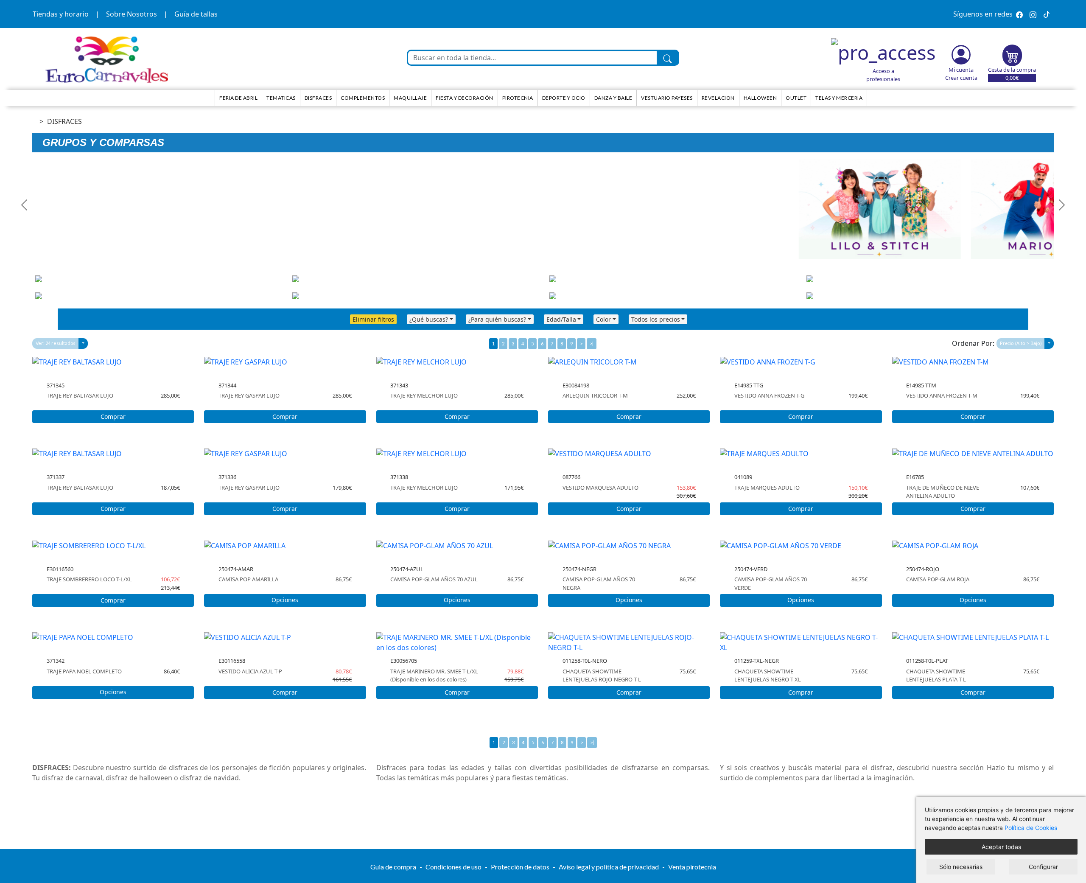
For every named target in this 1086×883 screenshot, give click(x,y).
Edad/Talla (561, 319)
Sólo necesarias (960, 866)
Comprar (113, 416)
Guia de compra (393, 867)
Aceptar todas (1001, 846)
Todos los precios (655, 319)
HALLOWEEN (760, 98)
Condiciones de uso (453, 867)
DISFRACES (64, 121)
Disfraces (318, 98)
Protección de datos (520, 867)
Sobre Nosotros (131, 14)
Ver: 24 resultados (56, 343)
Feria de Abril (238, 98)
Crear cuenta (961, 77)
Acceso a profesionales (883, 75)
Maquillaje (410, 98)
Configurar (1043, 866)
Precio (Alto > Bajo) (1020, 343)
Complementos (363, 98)
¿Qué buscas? (428, 319)
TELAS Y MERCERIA (838, 98)
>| (591, 343)
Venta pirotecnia (692, 867)
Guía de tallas (196, 14)
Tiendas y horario (61, 14)
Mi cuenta (961, 69)
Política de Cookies (1031, 827)
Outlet (796, 98)
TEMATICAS (281, 98)
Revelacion (718, 98)
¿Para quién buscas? (497, 319)
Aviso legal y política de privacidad (609, 867)
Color (603, 319)
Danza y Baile (613, 98)
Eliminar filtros (373, 319)
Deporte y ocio (563, 98)
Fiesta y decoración (464, 98)
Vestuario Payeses (667, 98)
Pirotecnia (517, 98)
